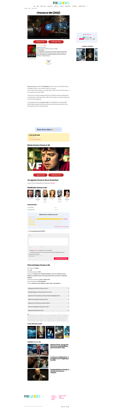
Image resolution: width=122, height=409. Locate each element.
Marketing (67, 6)
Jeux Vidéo (49, 6)
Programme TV (88, 34)
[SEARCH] (87, 6)
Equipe (53, 399)
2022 (41, 47)
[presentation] (68, 193)
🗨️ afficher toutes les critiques (61, 226)
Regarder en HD (40, 41)
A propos (53, 395)
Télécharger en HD (55, 41)
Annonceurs (54, 396)
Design (61, 6)
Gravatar (36, 250)
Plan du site (61, 398)
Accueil (25, 8)
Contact (53, 398)
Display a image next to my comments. (41, 250)
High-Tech (43, 6)
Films (29, 8)
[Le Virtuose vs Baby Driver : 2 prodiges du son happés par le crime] (37, 362)
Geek (37, 6)
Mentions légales (62, 395)
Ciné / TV (56, 6)
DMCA (60, 396)
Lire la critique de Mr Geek (35, 139)
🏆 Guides (74, 6)
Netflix (53, 183)
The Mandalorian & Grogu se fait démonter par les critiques (59, 371)
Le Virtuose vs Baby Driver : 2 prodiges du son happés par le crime (59, 358)
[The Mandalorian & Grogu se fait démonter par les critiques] (37, 375)
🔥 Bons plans (81, 6)
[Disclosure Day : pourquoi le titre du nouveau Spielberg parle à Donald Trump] (37, 350)
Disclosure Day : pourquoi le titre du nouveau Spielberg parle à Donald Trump (59, 346)
